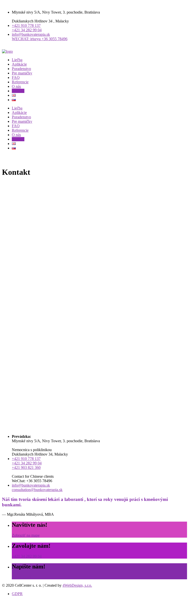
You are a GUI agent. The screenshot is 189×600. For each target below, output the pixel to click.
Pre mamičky (22, 73)
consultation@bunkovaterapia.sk (37, 490)
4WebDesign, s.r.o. (77, 585)
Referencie (20, 82)
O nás (16, 86)
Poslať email (21, 577)
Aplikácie (19, 64)
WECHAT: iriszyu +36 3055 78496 (39, 39)
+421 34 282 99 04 (27, 30)
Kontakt (18, 91)
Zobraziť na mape (26, 535)
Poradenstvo (21, 69)
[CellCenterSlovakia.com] (7, 51)
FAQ (16, 77)
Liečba (17, 60)
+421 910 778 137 (26, 25)
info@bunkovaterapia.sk (31, 34)
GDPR (17, 594)
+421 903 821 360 (26, 467)
